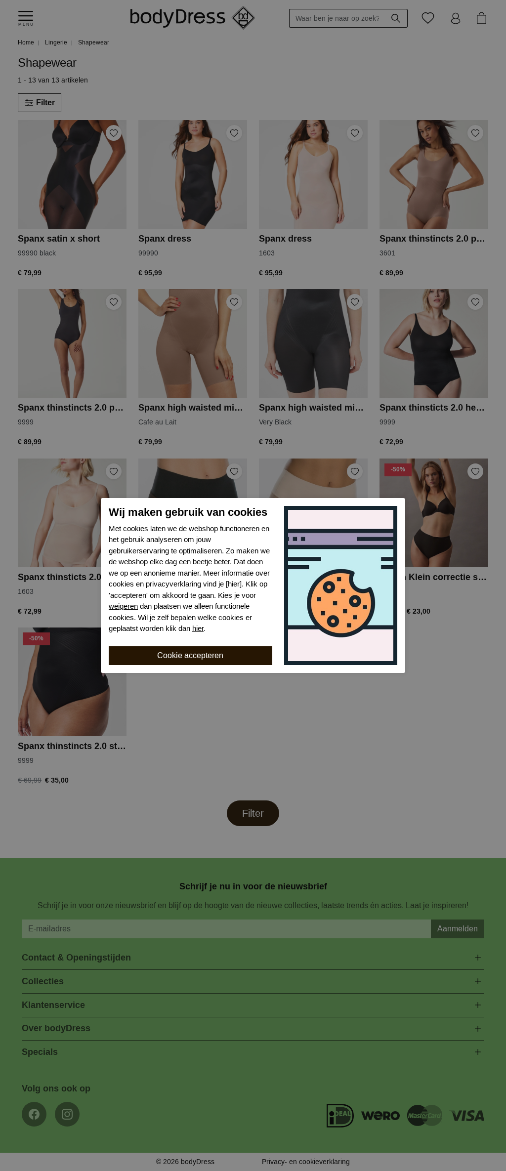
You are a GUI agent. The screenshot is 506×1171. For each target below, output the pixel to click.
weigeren (123, 606)
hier (198, 628)
